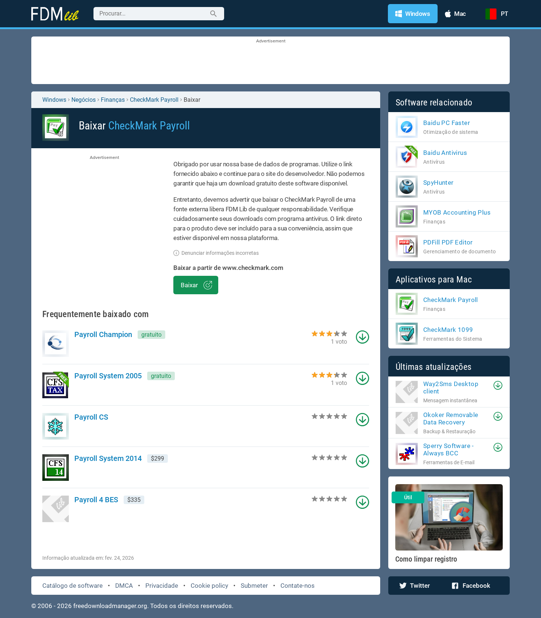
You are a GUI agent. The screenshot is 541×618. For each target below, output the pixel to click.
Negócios (83, 99)
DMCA (124, 585)
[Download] (498, 385)
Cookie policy (209, 585)
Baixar (189, 285)
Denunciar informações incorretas (220, 253)
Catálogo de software (72, 585)
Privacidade (161, 585)
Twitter (420, 585)
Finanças (113, 99)
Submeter (254, 585)
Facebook (476, 585)
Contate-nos (297, 585)
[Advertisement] (270, 60)
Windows (54, 99)
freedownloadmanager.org (110, 606)
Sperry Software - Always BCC (448, 449)
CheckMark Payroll (154, 99)
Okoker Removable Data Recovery (450, 418)
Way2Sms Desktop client (450, 387)
